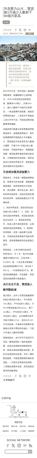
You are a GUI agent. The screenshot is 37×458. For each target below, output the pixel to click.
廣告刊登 (23, 426)
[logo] (17, 410)
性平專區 (14, 431)
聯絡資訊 (6, 431)
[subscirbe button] (29, 451)
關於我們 (6, 426)
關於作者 (14, 426)
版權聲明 (31, 431)
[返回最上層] (33, 449)
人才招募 (23, 431)
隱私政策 (31, 426)
